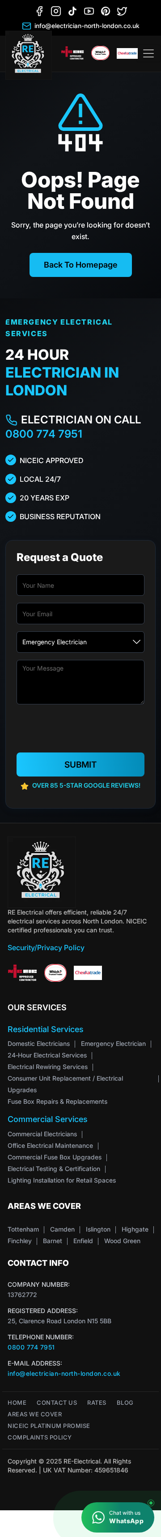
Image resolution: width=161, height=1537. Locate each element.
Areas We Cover (35, 1414)
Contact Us (57, 1402)
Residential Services (46, 1029)
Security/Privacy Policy (46, 947)
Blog (125, 1402)
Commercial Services (48, 1119)
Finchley (20, 1240)
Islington (98, 1229)
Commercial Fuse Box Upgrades (55, 1157)
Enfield (83, 1240)
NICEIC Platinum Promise (49, 1426)
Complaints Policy (40, 1437)
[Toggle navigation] (148, 53)
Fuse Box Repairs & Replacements (57, 1101)
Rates (96, 1402)
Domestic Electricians (39, 1043)
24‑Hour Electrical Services (47, 1055)
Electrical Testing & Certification (54, 1168)
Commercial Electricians (42, 1134)
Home (17, 1402)
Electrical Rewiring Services (48, 1066)
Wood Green (122, 1240)
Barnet (52, 1240)
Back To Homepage (81, 264)
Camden (62, 1229)
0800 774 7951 (43, 433)
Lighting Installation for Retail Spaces (62, 1180)
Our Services (37, 1007)
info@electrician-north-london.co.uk (64, 1373)
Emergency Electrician (113, 1043)
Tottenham (23, 1229)
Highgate (135, 1229)
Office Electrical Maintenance (50, 1145)
